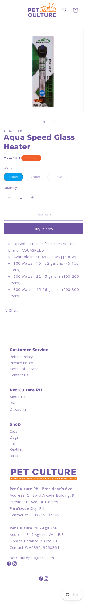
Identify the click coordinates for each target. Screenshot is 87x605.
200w (38, 177)
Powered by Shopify (60, 603)
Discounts (18, 409)
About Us (17, 397)
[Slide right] (54, 122)
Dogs (14, 437)
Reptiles (16, 449)
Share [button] (14, 310)
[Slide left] (33, 122)
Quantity (10, 188)
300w (59, 177)
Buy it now (43, 228)
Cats (13, 431)
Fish (13, 443)
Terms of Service (24, 368)
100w (16, 177)
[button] (9, 10)
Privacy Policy (21, 362)
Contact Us (19, 375)
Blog (13, 403)
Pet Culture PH (34, 603)
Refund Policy (21, 356)
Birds (14, 455)
